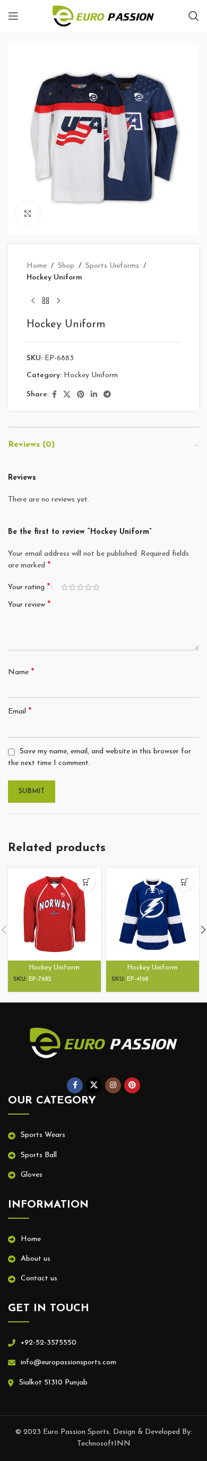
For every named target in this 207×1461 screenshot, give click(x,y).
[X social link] (67, 395)
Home (37, 266)
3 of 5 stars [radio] (80, 587)
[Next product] (58, 301)
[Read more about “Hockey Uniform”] (86, 882)
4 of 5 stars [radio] (88, 587)
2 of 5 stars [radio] (72, 587)
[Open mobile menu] (13, 16)
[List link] (103, 1135)
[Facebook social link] (54, 395)
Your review (29, 604)
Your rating (29, 587)
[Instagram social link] (113, 1085)
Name (21, 672)
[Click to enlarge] (28, 214)
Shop (66, 266)
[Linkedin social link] (94, 395)
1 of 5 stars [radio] (64, 587)
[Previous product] (33, 301)
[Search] (193, 16)
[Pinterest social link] (81, 395)
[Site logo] (103, 16)
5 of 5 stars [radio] (96, 587)
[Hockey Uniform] (54, 914)
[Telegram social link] (107, 395)
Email (19, 711)
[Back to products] (45, 301)
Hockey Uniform (54, 278)
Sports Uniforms (112, 266)
